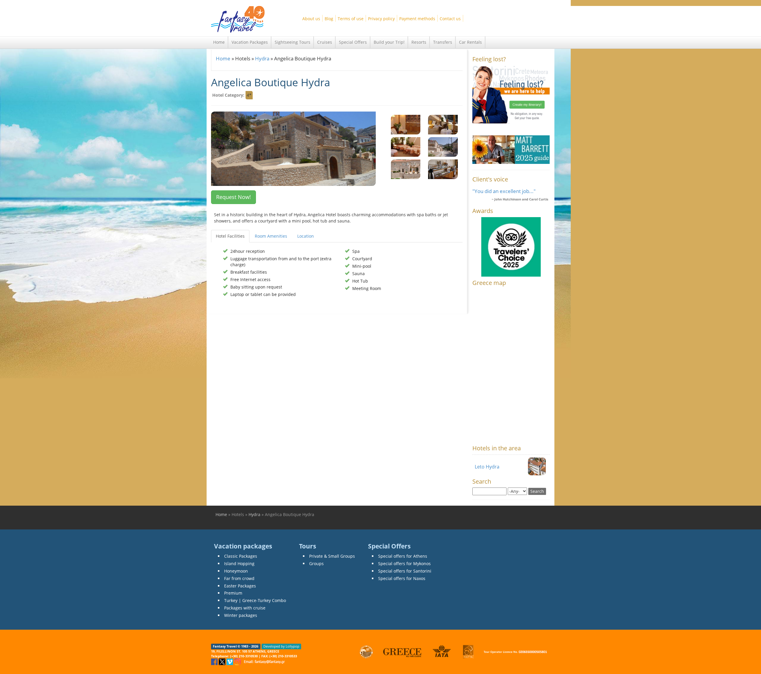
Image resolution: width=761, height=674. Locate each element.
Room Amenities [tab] (271, 236)
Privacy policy (381, 18)
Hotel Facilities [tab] (230, 236)
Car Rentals (470, 42)
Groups (316, 563)
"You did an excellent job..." (504, 191)
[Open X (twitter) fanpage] (223, 661)
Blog (329, 18)
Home (219, 42)
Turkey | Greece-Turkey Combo (255, 600)
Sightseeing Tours (292, 42)
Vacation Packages (250, 42)
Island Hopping (239, 563)
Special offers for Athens (402, 556)
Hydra (262, 58)
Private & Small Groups (332, 556)
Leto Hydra (487, 466)
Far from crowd (239, 578)
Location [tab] (305, 236)
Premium (233, 593)
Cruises (324, 42)
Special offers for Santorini (404, 571)
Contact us (450, 18)
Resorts (418, 42)
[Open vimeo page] (230, 661)
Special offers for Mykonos (404, 563)
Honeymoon (236, 571)
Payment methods (417, 18)
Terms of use (351, 18)
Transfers (442, 42)
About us (311, 18)
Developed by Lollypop (281, 646)
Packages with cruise (244, 608)
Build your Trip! (389, 42)
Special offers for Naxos (401, 578)
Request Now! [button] (233, 196)
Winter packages (240, 615)
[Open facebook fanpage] (215, 661)
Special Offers (353, 42)
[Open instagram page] (238, 661)
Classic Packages (240, 556)
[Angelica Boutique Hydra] (406, 124)
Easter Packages (240, 586)
